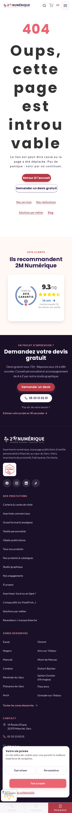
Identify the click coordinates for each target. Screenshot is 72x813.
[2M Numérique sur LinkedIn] (26, 483)
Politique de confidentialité (21, 792)
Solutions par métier (31, 212)
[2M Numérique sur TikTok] (36, 483)
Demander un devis (36, 387)
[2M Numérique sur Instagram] (17, 483)
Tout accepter (37, 783)
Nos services (24, 202)
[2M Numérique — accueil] (17, 5)
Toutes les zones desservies (18, 705)
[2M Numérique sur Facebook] (7, 483)
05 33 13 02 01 (38, 398)
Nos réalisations (46, 202)
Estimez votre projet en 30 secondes (25, 413)
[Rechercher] (44, 5)
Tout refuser (20, 770)
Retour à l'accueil (36, 178)
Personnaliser (51, 770)
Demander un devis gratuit (36, 188)
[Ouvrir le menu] (65, 5)
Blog (50, 212)
